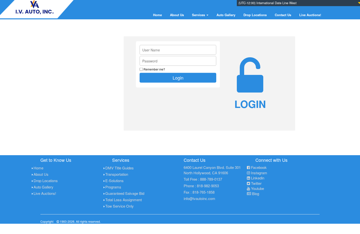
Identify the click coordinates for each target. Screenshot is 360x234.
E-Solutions (114, 180)
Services (199, 14)
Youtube (257, 188)
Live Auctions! (310, 14)
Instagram (258, 172)
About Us (177, 14)
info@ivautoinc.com (199, 198)
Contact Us (283, 14)
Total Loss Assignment (123, 199)
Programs (113, 186)
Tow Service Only (119, 206)
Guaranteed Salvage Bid (124, 193)
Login (178, 77)
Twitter (256, 183)
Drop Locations (255, 14)
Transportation (116, 174)
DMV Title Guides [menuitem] (119, 167)
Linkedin (257, 177)
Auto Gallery (225, 14)
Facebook (258, 167)
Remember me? (154, 69)
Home (157, 14)
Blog (255, 193)
